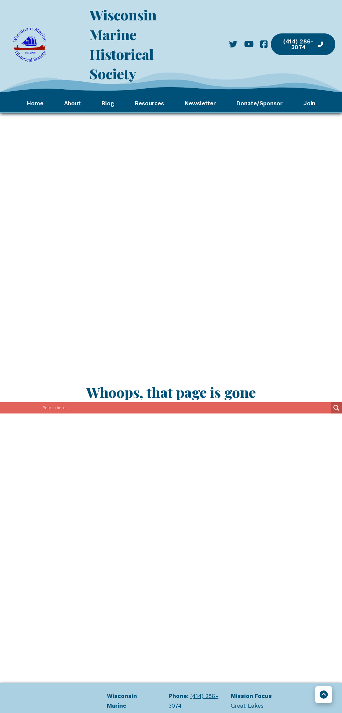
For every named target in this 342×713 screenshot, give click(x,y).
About (72, 103)
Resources (149, 103)
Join (309, 103)
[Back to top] (323, 694)
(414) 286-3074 (298, 44)
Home (35, 103)
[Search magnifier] (336, 407)
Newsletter (200, 103)
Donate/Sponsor (259, 103)
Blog (108, 103)
